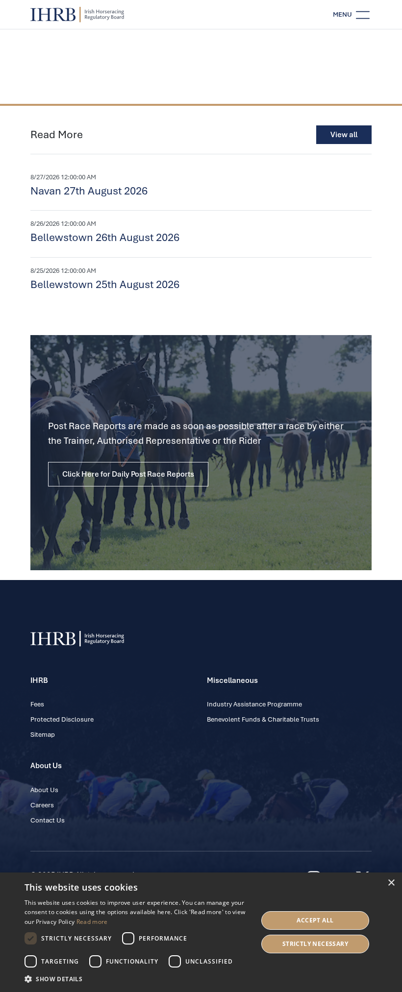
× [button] (391, 883)
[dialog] (201, 932)
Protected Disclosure (62, 719)
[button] (138, 979)
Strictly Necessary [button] (315, 944)
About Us (44, 790)
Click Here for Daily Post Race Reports (128, 474)
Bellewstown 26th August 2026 (104, 237)
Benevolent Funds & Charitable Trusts (263, 719)
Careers (42, 805)
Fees (37, 704)
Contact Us (47, 820)
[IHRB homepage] (77, 14)
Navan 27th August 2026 (89, 190)
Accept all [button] (315, 920)
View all (343, 135)
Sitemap (42, 734)
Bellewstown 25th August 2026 (104, 284)
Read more (92, 922)
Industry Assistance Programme (254, 704)
